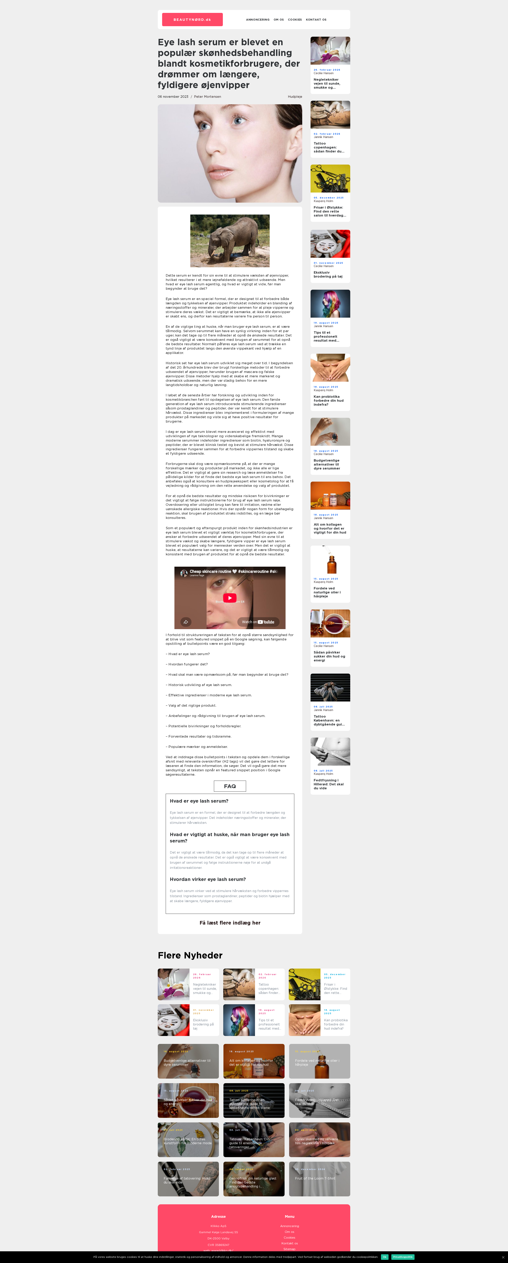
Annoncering (258, 19)
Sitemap (289, 1249)
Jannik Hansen (323, 137)
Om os (279, 19)
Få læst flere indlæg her (230, 923)
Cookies (295, 19)
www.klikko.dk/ (222, 1250)
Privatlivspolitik (403, 1256)
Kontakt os (316, 19)
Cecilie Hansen (324, 73)
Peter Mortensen (207, 97)
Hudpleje (295, 97)
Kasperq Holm (323, 201)
